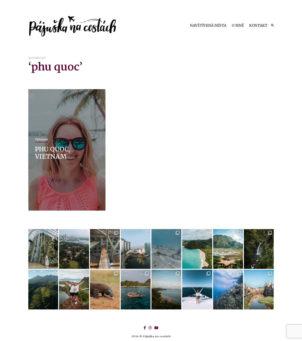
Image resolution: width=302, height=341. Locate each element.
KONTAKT (258, 25)
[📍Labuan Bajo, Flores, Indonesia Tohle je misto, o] (166, 289)
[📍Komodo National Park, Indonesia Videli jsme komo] (105, 289)
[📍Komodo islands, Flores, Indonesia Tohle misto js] (136, 289)
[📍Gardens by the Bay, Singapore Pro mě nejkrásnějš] (74, 249)
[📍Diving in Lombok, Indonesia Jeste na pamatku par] (166, 249)
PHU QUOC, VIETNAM (52, 152)
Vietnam (41, 139)
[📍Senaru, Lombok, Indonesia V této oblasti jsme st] (43, 289)
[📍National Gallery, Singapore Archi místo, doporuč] (105, 249)
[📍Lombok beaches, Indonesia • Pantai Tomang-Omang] (197, 249)
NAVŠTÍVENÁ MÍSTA (208, 25)
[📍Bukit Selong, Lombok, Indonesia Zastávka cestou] (228, 249)
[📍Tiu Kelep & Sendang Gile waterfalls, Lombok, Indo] (259, 249)
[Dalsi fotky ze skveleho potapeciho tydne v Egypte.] (197, 289)
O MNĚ (238, 25)
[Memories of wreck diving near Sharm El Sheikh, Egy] (228, 289)
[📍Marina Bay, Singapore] (136, 249)
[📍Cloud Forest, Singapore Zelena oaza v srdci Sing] (43, 249)
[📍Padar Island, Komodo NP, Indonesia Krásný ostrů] (74, 289)
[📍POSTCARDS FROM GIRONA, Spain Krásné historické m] (259, 289)
